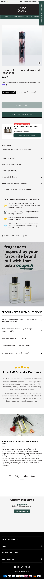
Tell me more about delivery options (17, 346)
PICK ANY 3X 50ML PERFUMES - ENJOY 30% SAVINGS (22, 17)
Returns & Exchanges (10, 177)
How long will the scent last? (14, 338)
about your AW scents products (14, 183)
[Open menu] (5, 9)
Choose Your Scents (27, 135)
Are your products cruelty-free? (15, 353)
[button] (41, 13)
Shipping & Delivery (9, 171)
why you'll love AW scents (12, 164)
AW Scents (20, 571)
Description (6, 145)
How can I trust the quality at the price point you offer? (18, 330)
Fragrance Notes (8, 158)
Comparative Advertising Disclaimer (16, 189)
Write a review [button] (22, 511)
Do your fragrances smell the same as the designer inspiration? (19, 320)
